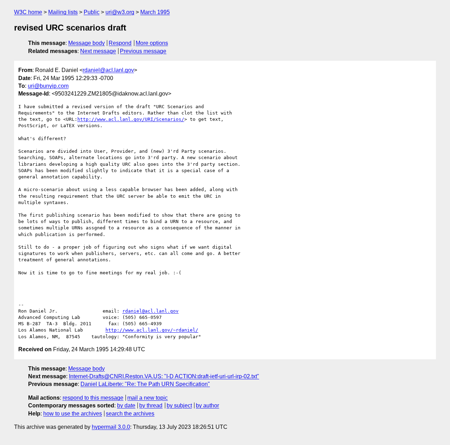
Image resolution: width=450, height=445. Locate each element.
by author (207, 405)
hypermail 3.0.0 (111, 427)
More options (152, 43)
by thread (150, 405)
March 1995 (155, 12)
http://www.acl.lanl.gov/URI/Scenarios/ (130, 119)
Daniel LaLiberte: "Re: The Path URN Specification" (145, 384)
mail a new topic (147, 398)
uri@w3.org (119, 12)
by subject (179, 405)
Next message (98, 51)
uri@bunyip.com (48, 86)
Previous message (143, 51)
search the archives (130, 414)
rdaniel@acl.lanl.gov (108, 70)
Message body (86, 43)
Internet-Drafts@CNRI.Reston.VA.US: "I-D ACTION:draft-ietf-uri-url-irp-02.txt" (164, 376)
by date (126, 405)
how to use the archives (72, 414)
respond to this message (93, 398)
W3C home (28, 12)
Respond (120, 43)
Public (91, 12)
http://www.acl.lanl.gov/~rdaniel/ (151, 330)
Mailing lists (63, 12)
